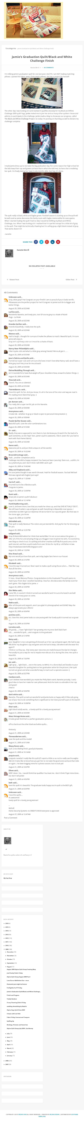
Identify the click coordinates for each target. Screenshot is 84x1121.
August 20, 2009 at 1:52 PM (19, 550)
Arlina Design (54, 1114)
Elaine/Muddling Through (19, 370)
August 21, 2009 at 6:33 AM (19, 733)
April (8, 1044)
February (10, 1052)
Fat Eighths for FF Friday (14, 988)
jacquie (12, 755)
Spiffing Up (10, 1021)
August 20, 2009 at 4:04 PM (19, 611)
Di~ (10, 430)
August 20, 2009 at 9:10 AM (19, 427)
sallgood (12, 533)
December (10, 952)
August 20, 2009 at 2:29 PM (19, 572)
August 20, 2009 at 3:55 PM (19, 599)
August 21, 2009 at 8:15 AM (19, 742)
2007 (6, 1064)
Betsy (11, 639)
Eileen (11, 770)
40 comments (49, 67)
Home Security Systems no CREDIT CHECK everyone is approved (34, 811)
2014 (6, 931)
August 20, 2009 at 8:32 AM (19, 345)
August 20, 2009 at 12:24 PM (19, 518)
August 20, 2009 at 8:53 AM (19, 376)
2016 (6, 923)
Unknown (13, 297)
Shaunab (12, 380)
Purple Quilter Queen (17, 421)
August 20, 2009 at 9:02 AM (19, 398)
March (9, 1048)
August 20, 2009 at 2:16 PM (19, 560)
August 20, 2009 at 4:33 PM (19, 623)
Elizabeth (12, 563)
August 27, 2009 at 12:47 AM (19, 814)
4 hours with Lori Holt (13, 1013)
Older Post (70, 279)
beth (11, 783)
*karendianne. (15, 389)
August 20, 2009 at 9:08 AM (19, 417)
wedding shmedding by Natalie (17, 1006)
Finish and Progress (13, 995)
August (9, 966)
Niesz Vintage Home (17, 716)
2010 (6, 945)
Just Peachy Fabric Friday (15, 973)
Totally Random (12, 999)
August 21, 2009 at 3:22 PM (19, 767)
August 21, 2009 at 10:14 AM (19, 752)
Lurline (12, 312)
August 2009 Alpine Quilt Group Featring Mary (21, 969)
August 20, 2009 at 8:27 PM (19, 673)
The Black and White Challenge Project (20, 119)
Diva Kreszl (13, 554)
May (8, 1041)
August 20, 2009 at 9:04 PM (19, 691)
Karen (11, 445)
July (8, 1033)
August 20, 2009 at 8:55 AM (19, 386)
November (10, 955)
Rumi (11, 494)
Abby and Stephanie (17, 470)
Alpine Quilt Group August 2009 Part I (18, 977)
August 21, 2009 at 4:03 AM (19, 713)
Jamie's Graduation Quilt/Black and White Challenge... (24, 991)
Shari (11, 707)
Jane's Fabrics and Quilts (19, 358)
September (10, 963)
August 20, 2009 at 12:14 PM (19, 500)
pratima (12, 615)
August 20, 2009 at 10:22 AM (19, 451)
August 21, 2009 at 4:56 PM (19, 779)
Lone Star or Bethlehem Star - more (18, 980)
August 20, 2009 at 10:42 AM (19, 466)
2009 (7, 949)
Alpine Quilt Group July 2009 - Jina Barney (20, 1028)
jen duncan (13, 402)
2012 (6, 938)
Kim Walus (13, 590)
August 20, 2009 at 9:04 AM (19, 408)
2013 (6, 934)
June (8, 1037)
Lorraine (12, 627)
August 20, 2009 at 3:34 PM (19, 587)
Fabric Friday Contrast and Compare (18, 1017)
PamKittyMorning (16, 504)
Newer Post (14, 279)
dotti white (13, 694)
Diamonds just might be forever (17, 984)
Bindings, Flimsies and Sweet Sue (17, 1025)
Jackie (28, 113)
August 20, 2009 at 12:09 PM (19, 491)
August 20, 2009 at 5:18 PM (19, 636)
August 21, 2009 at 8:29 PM (19, 789)
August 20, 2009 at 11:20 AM (19, 478)
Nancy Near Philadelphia (19, 348)
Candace (12, 677)
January (9, 1055)
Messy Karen (14, 746)
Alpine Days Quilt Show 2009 (16, 1010)
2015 (6, 927)
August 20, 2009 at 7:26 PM (19, 659)
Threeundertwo (15, 736)
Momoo (12, 334)
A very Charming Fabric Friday (16, 1002)
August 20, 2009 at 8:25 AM (19, 321)
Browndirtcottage (16, 455)
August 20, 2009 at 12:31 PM (19, 530)
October (9, 959)
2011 (6, 942)
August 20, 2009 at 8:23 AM (19, 308)
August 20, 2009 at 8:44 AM (19, 367)
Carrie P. (12, 482)
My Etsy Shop (8, 878)
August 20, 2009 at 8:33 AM (19, 355)
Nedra (11, 602)
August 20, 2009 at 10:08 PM (19, 703)
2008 (6, 1061)
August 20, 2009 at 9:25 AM (19, 442)
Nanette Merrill (23, 250)
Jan (10, 662)
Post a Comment (10, 818)
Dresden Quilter (15, 324)
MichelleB (13, 521)
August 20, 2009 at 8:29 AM (19, 330)
